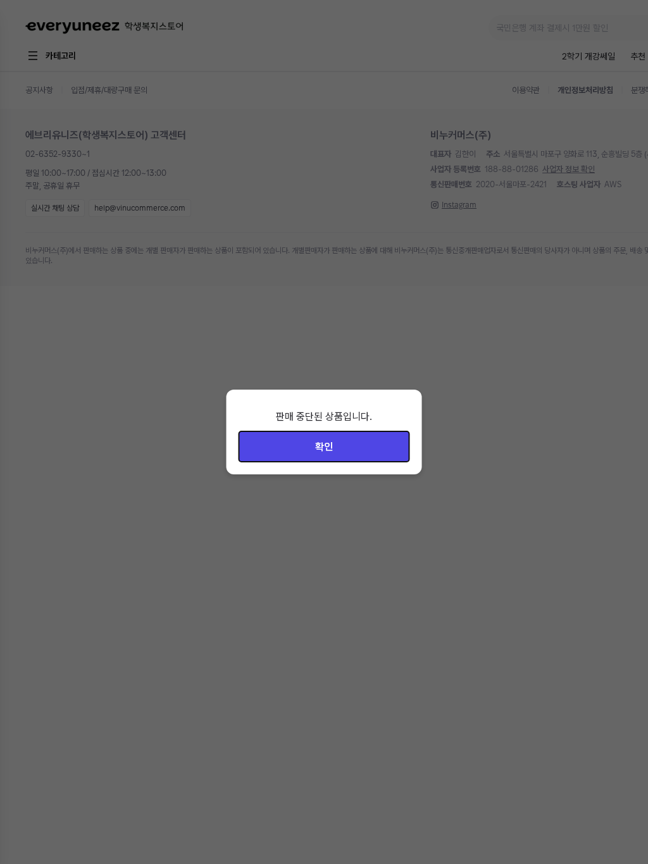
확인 (324, 447)
